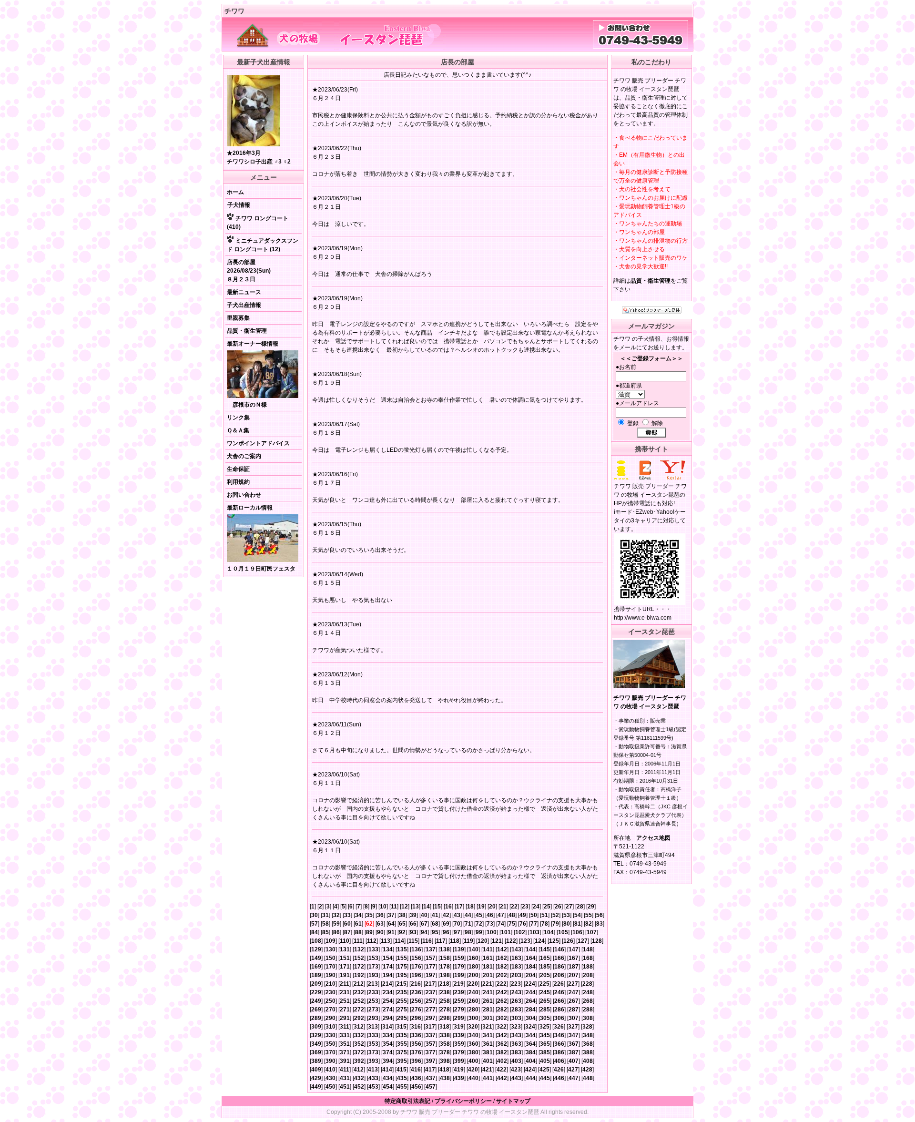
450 (330, 1086)
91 (391, 932)
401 (488, 1061)
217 (430, 983)
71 (468, 923)
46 (490, 915)
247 (574, 992)
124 (540, 941)
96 (446, 932)
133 (373, 949)
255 (402, 1001)
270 (330, 1009)
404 (531, 1061)
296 (416, 1018)
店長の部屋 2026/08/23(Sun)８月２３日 (249, 271)
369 (316, 1052)
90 (380, 932)
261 (488, 1001)
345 (545, 1035)
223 (516, 983)
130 (330, 949)
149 (316, 958)
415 (401, 1069)
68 (435, 923)
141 (488, 949)
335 (402, 1035)
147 (574, 949)
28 (580, 906)
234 (388, 992)
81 (577, 923)
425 (544, 1069)
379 (459, 1052)
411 (344, 1069)
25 (547, 906)
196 (416, 975)
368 (588, 1043)
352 (359, 1043)
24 (536, 906)
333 (373, 1035)
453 (373, 1086)
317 (430, 1026)
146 (559, 949)
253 (373, 1001)
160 (473, 958)
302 (502, 1018)
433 (373, 1078)
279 (459, 1009)
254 (388, 1001)
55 (588, 915)
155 (402, 958)
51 (544, 915)
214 (387, 983)
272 (359, 1009)
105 (563, 932)
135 (402, 949)
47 (501, 915)
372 (359, 1052)
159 (459, 958)
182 (502, 966)
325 (544, 1026)
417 (430, 1069)
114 (399, 941)
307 (574, 1018)
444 (531, 1078)
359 (459, 1043)
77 (533, 923)
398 (445, 1061)
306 (559, 1018)
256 (416, 1001)
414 (387, 1069)
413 (373, 1069)
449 (316, 1086)
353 (373, 1043)
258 (445, 1001)
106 (577, 932)
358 (445, 1043)
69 (446, 923)
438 (445, 1078)
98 (468, 932)
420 (473, 1069)
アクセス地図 (653, 838)
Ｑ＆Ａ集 (238, 430)
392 (359, 1061)
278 (445, 1009)
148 (588, 949)
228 (587, 983)
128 (597, 941)
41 (435, 915)
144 (531, 949)
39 (413, 915)
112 (371, 941)
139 (459, 949)
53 (566, 915)
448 (588, 1078)
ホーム (235, 192)
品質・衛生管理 (247, 330)
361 (488, 1043)
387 (574, 1052)
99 (479, 932)
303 (516, 1018)
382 (502, 1052)
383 (516, 1052)
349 (316, 1043)
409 (316, 1069)
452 (359, 1086)
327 (573, 1026)
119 (468, 941)
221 (487, 983)
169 (316, 966)
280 (473, 1009)
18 (470, 906)
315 (401, 1026)
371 (345, 1052)
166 (559, 958)
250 (330, 1001)
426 (559, 1069)
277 (431, 1009)
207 (574, 975)
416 (416, 1069)
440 (473, 1078)
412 (359, 1069)
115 (413, 941)
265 (545, 1001)
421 (487, 1069)
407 (574, 1061)
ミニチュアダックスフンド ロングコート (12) (262, 245)
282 (502, 1009)
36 (380, 915)
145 (545, 949)
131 (345, 949)
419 (459, 1069)
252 (359, 1001)
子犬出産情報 (244, 305)
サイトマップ (513, 1101)
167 (574, 958)
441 (488, 1078)
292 (359, 1018)
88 (358, 932)
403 (516, 1061)
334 (388, 1035)
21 (503, 906)
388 (588, 1052)
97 (457, 932)
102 (520, 932)
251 (345, 1001)
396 (416, 1061)
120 (483, 941)
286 (559, 1009)
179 (459, 966)
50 (533, 915)
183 (516, 966)
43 (457, 915)
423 (516, 1069)
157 (431, 958)
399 (459, 1061)
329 (316, 1035)
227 (573, 983)
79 (555, 923)
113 (385, 941)
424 (530, 1069)
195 (402, 975)
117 (441, 941)
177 (431, 966)
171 (345, 966)
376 (416, 1052)
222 (502, 983)
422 (502, 1069)
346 (559, 1035)
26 (558, 906)
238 (445, 992)
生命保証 (238, 469)
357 (431, 1043)
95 (435, 932)
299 (459, 1018)
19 (481, 906)
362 (502, 1043)
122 (511, 941)
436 (416, 1078)
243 (516, 992)
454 (388, 1086)
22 (514, 906)
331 (345, 1035)
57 (314, 923)
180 (473, 966)
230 (330, 992)
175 (402, 966)
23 (525, 906)
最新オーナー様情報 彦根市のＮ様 (252, 374)
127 (583, 941)
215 (401, 983)
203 (516, 975)
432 (359, 1078)
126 (568, 941)
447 (574, 1078)
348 (588, 1035)
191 (345, 975)
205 (545, 975)
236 (416, 992)
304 (531, 1018)
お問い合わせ (244, 494)
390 (330, 1061)
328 (587, 1026)
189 (316, 975)
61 (358, 923)
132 (359, 949)
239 (459, 992)
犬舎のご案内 (244, 456)
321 (487, 1026)
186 (559, 966)
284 (531, 1009)
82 (588, 923)
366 (559, 1043)
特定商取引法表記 (407, 1101)
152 (359, 958)
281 (488, 1009)
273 (373, 1009)
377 (431, 1052)
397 (431, 1061)
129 (316, 949)
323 (516, 1026)
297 (431, 1018)
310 (330, 1026)
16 (448, 906)
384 (531, 1052)
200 (473, 975)
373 (373, 1052)
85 (325, 932)
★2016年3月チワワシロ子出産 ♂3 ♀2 (259, 157)
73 (490, 923)
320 (473, 1026)
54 (577, 915)
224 (530, 983)
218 (444, 983)
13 (415, 906)
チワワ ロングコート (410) (257, 222)
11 (394, 906)
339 (459, 1035)
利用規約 (238, 482)
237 (431, 992)
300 (473, 1018)
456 (416, 1086)
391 (345, 1061)
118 (454, 941)
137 (431, 949)
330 (330, 1035)
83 (599, 923)
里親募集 (238, 318)
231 (345, 992)
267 (574, 1001)
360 (473, 1043)
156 (416, 958)
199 (459, 975)
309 (316, 1026)
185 (545, 966)
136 (416, 949)
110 (344, 941)
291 (345, 1018)
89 (369, 932)
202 (502, 975)
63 (380, 923)
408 (588, 1061)
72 (479, 923)
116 (427, 941)
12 (404, 906)
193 (373, 975)
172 (359, 966)
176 (416, 966)
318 (444, 1026)
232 (359, 992)
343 (516, 1035)
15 (437, 906)
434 (388, 1078)
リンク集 (238, 417)
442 (502, 1078)
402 (502, 1061)
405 (545, 1061)
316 (416, 1026)
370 (330, 1052)
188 (588, 966)
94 (424, 932)
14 (426, 906)
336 (416, 1035)
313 (373, 1026)
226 (559, 983)
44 (468, 915)
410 (330, 1069)
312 (359, 1026)
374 (388, 1052)
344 (531, 1035)
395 (402, 1061)
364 (531, 1043)
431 (345, 1078)
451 (345, 1086)
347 (574, 1035)
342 (502, 1035)
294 (388, 1018)
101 (506, 932)
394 (388, 1061)
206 (559, 975)
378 (445, 1052)
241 (488, 992)
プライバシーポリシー (463, 1101)
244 (531, 992)
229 (316, 992)
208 (588, 975)
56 (599, 915)
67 (424, 923)
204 (531, 975)
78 (544, 923)
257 (431, 1001)
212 (359, 983)
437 (431, 1078)
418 (444, 1069)
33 (347, 915)
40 (424, 915)
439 (459, 1078)
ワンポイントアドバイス (258, 443)
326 (559, 1026)
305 (545, 1018)
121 (497, 941)
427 (573, 1069)
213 (373, 983)
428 (587, 1069)
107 (592, 932)
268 (588, 1001)
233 (373, 992)
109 (330, 941)
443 (516, 1078)
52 (555, 915)
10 (383, 906)
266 (559, 1001)
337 (431, 1035)
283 (516, 1009)
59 (336, 923)
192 (359, 975)
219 (459, 983)
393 (373, 1061)
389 (316, 1061)
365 (545, 1043)
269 (316, 1009)
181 (488, 966)
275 (402, 1009)
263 (516, 1001)
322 (502, 1026)
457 (431, 1086)
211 (344, 983)
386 (559, 1052)
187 (574, 966)
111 (358, 941)
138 (445, 949)
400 (473, 1061)
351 (345, 1043)
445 (545, 1078)
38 (402, 915)
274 (388, 1009)
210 (330, 983)
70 (457, 923)
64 (391, 923)
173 (373, 966)
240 (473, 992)
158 (445, 958)
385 (545, 1052)
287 (574, 1009)
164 (531, 958)
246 (559, 992)
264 (531, 1001)
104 (549, 932)
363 (516, 1043)
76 (522, 923)
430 (330, 1078)
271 (345, 1009)
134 (388, 949)
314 (387, 1026)
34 (358, 915)
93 (413, 932)
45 (479, 915)
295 (402, 1018)
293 (373, 1018)
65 (402, 923)
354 (388, 1043)
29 (591, 906)
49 (522, 915)
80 (566, 923)
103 (534, 932)
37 (391, 915)
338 (445, 1035)
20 (492, 906)
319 (459, 1026)
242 (502, 992)
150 (330, 958)
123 (525, 941)
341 (488, 1035)
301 (488, 1018)
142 (502, 949)
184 (531, 966)
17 (459, 906)
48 (511, 915)
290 (330, 1018)
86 (336, 932)
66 (413, 923)
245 (545, 992)
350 (330, 1043)
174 (388, 966)
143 (516, 949)
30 (314, 915)
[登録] (651, 433)
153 (373, 958)
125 (554, 941)
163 (516, 958)
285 (545, 1009)
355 (402, 1043)
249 (316, 1001)
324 (530, 1026)
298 (445, 1018)
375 (402, 1052)
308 (588, 1018)
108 (316, 941)
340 (473, 1035)
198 (445, 975)
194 (388, 975)
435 (402, 1078)
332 (359, 1035)
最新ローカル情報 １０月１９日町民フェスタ (261, 538)
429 (316, 1078)
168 (588, 958)
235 (402, 992)
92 (402, 932)
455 (402, 1086)
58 (325, 923)
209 (316, 983)
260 (473, 1001)
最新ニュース (244, 292)
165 (545, 958)
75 (511, 923)
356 (416, 1043)
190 (330, 975)
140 (473, 949)
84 (314, 932)
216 (416, 983)
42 (446, 915)
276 (416, 1009)
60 (347, 923)
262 (502, 1001)
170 (330, 966)
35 (369, 915)
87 (347, 932)
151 (345, 958)
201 (488, 975)
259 (459, 1001)
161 (488, 958)
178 (445, 966)
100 (492, 932)
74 (501, 923)
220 (473, 983)
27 (569, 906)
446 (559, 1078)
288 (588, 1009)
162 (502, 958)
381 (488, 1052)
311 (344, 1026)
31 (325, 915)
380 (473, 1052)
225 (544, 983)
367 (574, 1043)
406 (559, 1061)
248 (588, 992)
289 (316, 1018)
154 (388, 958)
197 (431, 975)
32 (336, 915)
